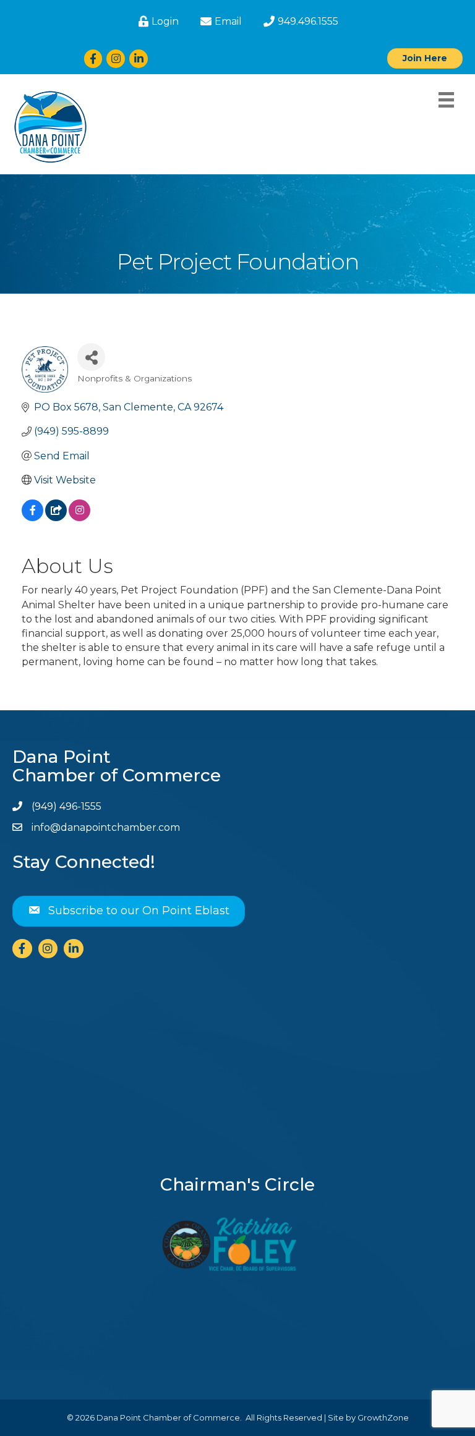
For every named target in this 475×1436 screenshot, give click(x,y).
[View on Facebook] (32, 518)
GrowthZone (383, 1417)
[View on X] (56, 518)
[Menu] (446, 99)
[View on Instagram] (79, 518)
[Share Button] (91, 357)
